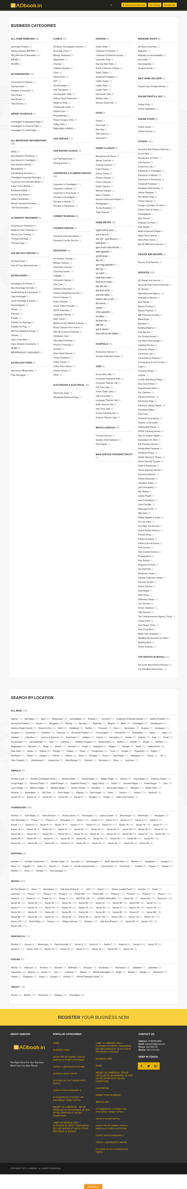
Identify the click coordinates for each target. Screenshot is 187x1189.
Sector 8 (32, 824)
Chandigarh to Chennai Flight (26, 125)
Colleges (59, 275)
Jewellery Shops (147, 482)
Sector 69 (137, 902)
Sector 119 (135, 916)
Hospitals (104, 343)
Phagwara (30, 976)
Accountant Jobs (105, 374)
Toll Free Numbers (21, 207)
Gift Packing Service (149, 443)
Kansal (30, 944)
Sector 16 (143, 824)
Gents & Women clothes (109, 68)
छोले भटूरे (101, 268)
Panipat (58, 750)
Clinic (57, 72)
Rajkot (155, 750)
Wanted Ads (169, 4)
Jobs (100, 366)
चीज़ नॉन (101, 260)
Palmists (16, 313)
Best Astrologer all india (24, 287)
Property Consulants (22, 90)
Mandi (148, 741)
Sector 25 (129, 829)
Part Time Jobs (105, 408)
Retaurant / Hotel (147, 573)
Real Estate (18, 99)
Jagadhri (29, 866)
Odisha (45, 750)
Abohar (16, 718)
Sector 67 (103, 902)
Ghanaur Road (39, 783)
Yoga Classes (104, 212)
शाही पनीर (101, 324)
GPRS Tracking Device (151, 431)
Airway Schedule (23, 113)
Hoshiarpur (122, 967)
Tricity (18, 987)
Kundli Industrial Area (87, 866)
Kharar (103, 889)
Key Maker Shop (147, 196)
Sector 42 (67, 838)
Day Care (59, 284)
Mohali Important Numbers (25, 203)
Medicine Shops (149, 38)
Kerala (130, 737)
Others (16, 309)
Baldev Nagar (109, 778)
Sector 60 (148, 898)
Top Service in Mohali (153, 656)
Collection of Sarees (107, 50)
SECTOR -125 (85, 898)
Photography (103, 203)
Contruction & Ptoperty (23, 81)
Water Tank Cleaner (149, 235)
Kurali (168, 737)
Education (62, 250)
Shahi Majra (37, 921)
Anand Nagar (90, 778)
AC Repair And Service (150, 280)
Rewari (167, 866)
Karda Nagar (152, 783)
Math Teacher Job (106, 404)
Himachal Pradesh (82, 732)
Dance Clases (104, 173)
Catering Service (147, 344)
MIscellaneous (107, 427)
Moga (48, 746)
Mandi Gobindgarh (103, 971)
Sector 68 (120, 902)
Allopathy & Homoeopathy (152, 55)
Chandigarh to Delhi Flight (25, 130)
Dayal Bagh (141, 778)
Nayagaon (162, 815)
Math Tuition (60, 318)
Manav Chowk (80, 787)
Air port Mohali (20, 889)
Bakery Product (147, 306)
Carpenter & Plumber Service (72, 174)
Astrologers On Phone (23, 283)
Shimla (57, 755)
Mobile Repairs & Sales (151, 517)
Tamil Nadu (120, 755)
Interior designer (147, 192)
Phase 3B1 (83, 893)
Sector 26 (145, 829)
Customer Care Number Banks (27, 181)
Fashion (102, 38)
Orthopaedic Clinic (63, 106)
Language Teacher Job (108, 400)
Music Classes (104, 194)
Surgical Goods (147, 68)
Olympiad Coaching (64, 340)
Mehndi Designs (105, 190)
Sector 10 (61, 824)
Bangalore (56, 723)
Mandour (98, 787)
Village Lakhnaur (72, 921)
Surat (107, 755)
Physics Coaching (63, 344)
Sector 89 (18, 916)
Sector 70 (154, 902)
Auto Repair (145, 301)
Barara (126, 778)
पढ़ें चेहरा (16, 348)
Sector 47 (151, 838)
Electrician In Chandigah (151, 170)
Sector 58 (131, 898)
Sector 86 (120, 912)
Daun (36, 889)
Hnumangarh (104, 732)
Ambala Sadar (71, 778)
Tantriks (16, 335)
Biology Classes (62, 262)
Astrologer (21, 275)
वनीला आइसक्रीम (104, 312)
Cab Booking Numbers (23, 173)
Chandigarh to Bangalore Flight (27, 121)
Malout (122, 741)
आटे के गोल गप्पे (103, 234)
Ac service (145, 288)
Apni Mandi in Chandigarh (25, 160)
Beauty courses (105, 160)
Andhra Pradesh (160, 718)
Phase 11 (66, 898)
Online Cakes (146, 126)
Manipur (161, 741)
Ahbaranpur (59, 718)
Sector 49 (35, 843)
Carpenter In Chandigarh (67, 184)
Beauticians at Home (107, 156)
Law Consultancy (148, 500)
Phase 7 (164, 893)
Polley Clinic (60, 124)
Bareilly (71, 723)
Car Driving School (67, 150)
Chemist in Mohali (66, 216)
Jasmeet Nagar (132, 783)
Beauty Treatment (63, 55)
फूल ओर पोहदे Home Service (152, 244)
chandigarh (76, 994)
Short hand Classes (64, 353)
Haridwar (47, 732)
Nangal (128, 746)
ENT (57, 80)
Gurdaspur (162, 727)
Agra (45, 718)
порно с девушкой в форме (69, 1066)
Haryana (63, 732)
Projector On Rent (148, 564)
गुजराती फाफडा (103, 256)
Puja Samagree (20, 374)
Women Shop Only (106, 102)
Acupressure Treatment (24, 225)
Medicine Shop (62, 102)
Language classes (63, 314)
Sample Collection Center (109, 356)
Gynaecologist (61, 85)
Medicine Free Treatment (24, 229)
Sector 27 (161, 829)
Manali (135, 741)
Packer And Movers (152, 254)
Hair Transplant (62, 89)
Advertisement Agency (151, 293)
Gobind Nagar (59, 783)
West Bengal (73, 760)
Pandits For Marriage (22, 322)
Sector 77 (120, 907)
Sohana (53, 921)
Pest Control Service (149, 551)
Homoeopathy (146, 63)
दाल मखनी (101, 273)
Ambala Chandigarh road (45, 778)
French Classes (62, 297)
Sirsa (83, 755)
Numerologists (19, 305)
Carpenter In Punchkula (66, 192)
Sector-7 (140, 792)
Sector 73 (52, 907)
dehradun (105, 760)
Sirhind (68, 976)
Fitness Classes (105, 177)
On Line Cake (146, 521)
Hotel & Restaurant (148, 465)
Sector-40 (49, 796)
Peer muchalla (20, 819)
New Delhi (18, 750)
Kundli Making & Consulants (26, 292)
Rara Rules (18, 94)
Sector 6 (156, 819)
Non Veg (101, 129)
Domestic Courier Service (67, 240)
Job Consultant (104, 395)
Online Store (148, 119)
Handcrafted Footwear (150, 448)
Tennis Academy (105, 207)
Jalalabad (139, 967)
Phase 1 (37, 819)
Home (56, 1043)
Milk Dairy (144, 512)
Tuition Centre (61, 361)
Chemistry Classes (64, 266)
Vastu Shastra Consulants (25, 343)
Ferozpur (104, 727)
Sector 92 (69, 916)
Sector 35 (113, 833)
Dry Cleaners (146, 392)
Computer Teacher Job (108, 382)
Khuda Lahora (71, 815)
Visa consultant (147, 629)
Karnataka (116, 737)
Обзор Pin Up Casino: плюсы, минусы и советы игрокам (69, 1058)
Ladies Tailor (103, 89)
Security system (147, 581)
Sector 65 (69, 902)
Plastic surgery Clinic (65, 119)
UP (163, 755)
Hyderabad (139, 732)
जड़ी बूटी (16, 59)
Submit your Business (134, 4)
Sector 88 (154, 912)
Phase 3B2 (101, 893)
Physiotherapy (61, 115)
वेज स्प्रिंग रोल (103, 320)
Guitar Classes (104, 186)
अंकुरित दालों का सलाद (106, 230)
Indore (154, 732)
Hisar (15, 866)
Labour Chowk (108, 815)
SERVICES (146, 272)
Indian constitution (21, 198)
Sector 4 (127, 819)
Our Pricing (154, 4)
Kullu (156, 737)
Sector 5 (141, 819)
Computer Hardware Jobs (110, 378)
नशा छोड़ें (16, 63)
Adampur (31, 967)
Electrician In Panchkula (151, 179)
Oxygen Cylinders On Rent (152, 205)
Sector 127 (19, 921)
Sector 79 (154, 907)
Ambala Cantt (19, 778)
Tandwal (95, 796)
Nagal (86, 746)
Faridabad (76, 727)
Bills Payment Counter (150, 314)
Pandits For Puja (20, 326)
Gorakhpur (131, 727)
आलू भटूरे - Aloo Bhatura (108, 238)
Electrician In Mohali (150, 175)
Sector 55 (130, 843)
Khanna (33, 971)
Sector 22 (81, 829)
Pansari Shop (146, 534)
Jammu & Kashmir (52, 737)
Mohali (60, 746)
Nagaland (100, 746)
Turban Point (145, 620)
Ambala (93, 718)
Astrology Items (23, 362)
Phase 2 (52, 819)
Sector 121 (152, 916)
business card (61, 1049)
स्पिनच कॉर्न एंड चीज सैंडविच (108, 333)
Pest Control (145, 547)
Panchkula (126, 866)
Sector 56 (146, 843)
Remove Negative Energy (25, 330)
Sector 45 (117, 838)
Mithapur (137, 787)
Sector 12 (93, 824)
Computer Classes (64, 279)
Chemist (59, 63)
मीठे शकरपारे (102, 303)
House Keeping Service (151, 469)
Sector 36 (129, 833)
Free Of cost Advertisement (26, 265)
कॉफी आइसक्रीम (104, 251)
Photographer (146, 213)
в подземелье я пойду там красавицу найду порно (68, 1098)
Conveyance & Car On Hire (153, 362)
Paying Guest (19, 86)
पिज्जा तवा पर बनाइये (105, 281)
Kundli (67, 866)
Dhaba (100, 120)
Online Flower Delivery (150, 530)
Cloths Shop (103, 46)
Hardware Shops (147, 452)
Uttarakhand (38, 760)
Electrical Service (148, 396)
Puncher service (105, 435)
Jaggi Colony (100, 783)
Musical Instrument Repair (110, 199)
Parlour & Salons (147, 538)
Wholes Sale (103, 98)
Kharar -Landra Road (124, 889)
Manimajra (145, 815)
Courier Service (65, 228)
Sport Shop (145, 594)
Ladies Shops (104, 80)
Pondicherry (100, 750)
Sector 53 (99, 843)
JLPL (90, 889)
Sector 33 (81, 833)
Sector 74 (69, 907)
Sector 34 (97, 833)
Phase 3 (65, 893)
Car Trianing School (64, 158)
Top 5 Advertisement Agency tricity (156, 616)
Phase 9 (33, 898)
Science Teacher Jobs (108, 417)
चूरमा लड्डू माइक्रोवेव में (107, 264)
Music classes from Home (68, 327)
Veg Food (102, 137)
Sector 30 (49, 833)
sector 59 (132, 921)
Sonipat (41, 870)
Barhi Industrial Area (117, 861)
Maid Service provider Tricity (114, 456)
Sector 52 (83, 843)
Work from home (148, 239)
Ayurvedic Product (21, 46)
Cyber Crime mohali (22, 185)
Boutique (144, 323)
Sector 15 (126, 824)
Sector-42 (65, 796)
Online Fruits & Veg (152, 96)
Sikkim (71, 755)
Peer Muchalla (63, 944)
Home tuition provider (65, 305)
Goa (118, 727)
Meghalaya (18, 746)
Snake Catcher (147, 586)
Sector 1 (83, 819)
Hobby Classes (107, 148)
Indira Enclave (51, 815)
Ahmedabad (78, 718)
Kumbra (144, 889)
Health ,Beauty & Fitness (151, 457)
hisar (118, 760)
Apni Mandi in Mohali (22, 164)
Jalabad (17, 737)
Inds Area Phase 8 (72, 889)
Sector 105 (102, 916)
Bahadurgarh (94, 861)
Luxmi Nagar (19, 787)
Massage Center (147, 508)
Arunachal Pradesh (22, 723)
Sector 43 (83, 838)
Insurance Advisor (148, 474)
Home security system (151, 461)
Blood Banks (18, 168)
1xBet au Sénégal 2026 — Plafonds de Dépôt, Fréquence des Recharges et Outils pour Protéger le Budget (71, 1127)
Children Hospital (63, 68)
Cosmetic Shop (105, 59)
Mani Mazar (128, 815)
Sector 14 (109, 824)
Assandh (77, 861)
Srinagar (94, 755)
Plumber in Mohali (64, 201)
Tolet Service (19, 103)
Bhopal (113, 723)
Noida (32, 750)
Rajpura (82, 792)
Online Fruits (145, 104)
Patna (85, 750)
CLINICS (59, 38)
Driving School (19, 260)
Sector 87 (137, 912)
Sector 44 (100, 838)
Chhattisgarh (158, 723)
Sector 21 (65, 829)
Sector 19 (33, 829)
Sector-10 (18, 796)
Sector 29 (33, 833)
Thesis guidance (63, 357)
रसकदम (100, 307)
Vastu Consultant (20, 339)
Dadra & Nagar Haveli (23, 727)
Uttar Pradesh (20, 760)
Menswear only (105, 93)
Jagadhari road (80, 783)
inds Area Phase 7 (111, 921)
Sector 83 (69, 912)
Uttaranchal (55, 760)
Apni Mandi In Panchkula (24, 155)
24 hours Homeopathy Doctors (69, 46)
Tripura (152, 755)
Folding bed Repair (148, 426)
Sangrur (44, 755)
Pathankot (160, 971)
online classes (62, 370)
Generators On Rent (149, 439)
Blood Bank (60, 59)
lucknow (131, 760)
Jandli (116, 783)
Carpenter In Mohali (64, 188)
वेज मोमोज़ (101, 316)
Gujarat (147, 727)
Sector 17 (160, 824)
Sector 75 (86, 907)
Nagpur (114, 746)
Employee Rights (21, 190)
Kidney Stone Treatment (66, 98)
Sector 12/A (34, 948)
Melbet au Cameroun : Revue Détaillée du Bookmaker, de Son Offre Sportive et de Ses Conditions (71, 1111)
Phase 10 (49, 898)
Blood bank (145, 319)
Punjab (126, 750)
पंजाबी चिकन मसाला (105, 277)
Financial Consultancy (150, 418)
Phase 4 (117, 893)
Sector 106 (118, 916)
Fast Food (102, 125)
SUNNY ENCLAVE (109, 898)
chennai (90, 760)
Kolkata (144, 737)
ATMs (15, 151)
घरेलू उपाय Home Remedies (25, 55)
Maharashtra (106, 741)
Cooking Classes (105, 164)
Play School (145, 218)
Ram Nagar (97, 792)
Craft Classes (104, 168)
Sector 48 (18, 843)
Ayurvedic (144, 59)
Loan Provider (146, 504)
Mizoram (34, 746)
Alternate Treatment (26, 217)
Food (100, 112)
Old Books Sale (62, 335)
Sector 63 (35, 902)
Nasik (141, 746)
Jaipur (167, 732)
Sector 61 (164, 898)
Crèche (143, 375)
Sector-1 (125, 792)
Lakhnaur (18, 893)
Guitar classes (62, 301)
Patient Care (60, 111)
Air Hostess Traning (64, 258)
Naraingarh (32, 792)
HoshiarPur (122, 732)
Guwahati (32, 732)
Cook (142, 366)
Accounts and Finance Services (155, 149)
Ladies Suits (103, 85)
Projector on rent (148, 222)
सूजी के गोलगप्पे (103, 329)
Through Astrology (21, 238)
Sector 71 (18, 907)
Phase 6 (149, 893)
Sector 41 (51, 838)
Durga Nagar (19, 783)
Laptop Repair (146, 495)
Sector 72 (35, 907)
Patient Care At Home (150, 209)
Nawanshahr (156, 746)
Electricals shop (62, 392)
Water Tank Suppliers (150, 633)
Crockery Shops (147, 370)
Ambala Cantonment (37, 861)
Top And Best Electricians (152, 668)
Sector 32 (65, 833)
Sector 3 (112, 819)
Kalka (42, 866)
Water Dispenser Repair (151, 231)
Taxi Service (145, 603)
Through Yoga (19, 242)
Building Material (147, 327)
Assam (41, 723)
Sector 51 (67, 843)
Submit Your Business (108, 1095)
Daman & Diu (47, 727)
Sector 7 (17, 824)
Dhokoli (16, 815)
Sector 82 (52, 912)
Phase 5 (133, 893)
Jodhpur (88, 737)
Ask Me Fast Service (25, 253)
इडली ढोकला (102, 243)
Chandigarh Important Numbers (27, 177)
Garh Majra (32, 815)
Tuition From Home (64, 366)
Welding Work (146, 642)
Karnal (101, 737)
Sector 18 (18, 829)
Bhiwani (137, 861)
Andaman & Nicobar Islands (132, 718)
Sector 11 (77, 824)
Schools (58, 348)
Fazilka (90, 727)
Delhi (62, 727)
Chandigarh (140, 723)
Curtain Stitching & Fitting (151, 379)
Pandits (16, 317)
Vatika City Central (127, 796)
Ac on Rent (145, 153)
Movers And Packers (150, 262)
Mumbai (74, 746)
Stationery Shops (148, 599)
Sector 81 (35, 912)
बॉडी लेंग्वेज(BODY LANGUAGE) (27, 352)
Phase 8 (17, 898)
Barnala (85, 723)
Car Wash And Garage (150, 340)
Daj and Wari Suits (106, 63)
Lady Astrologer (20, 296)
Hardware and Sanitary (150, 188)
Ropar (32, 755)
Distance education (64, 288)
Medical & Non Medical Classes (70, 323)
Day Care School (148, 383)
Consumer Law (147, 166)
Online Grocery (147, 131)
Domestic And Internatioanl (67, 235)
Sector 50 (51, 843)
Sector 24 (113, 829)
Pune (114, 750)
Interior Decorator (148, 478)
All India (19, 710)
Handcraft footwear (107, 76)
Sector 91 (52, 916)
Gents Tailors (104, 72)
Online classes (147, 200)
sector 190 (19, 925)
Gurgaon (17, 732)
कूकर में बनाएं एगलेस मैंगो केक (109, 247)
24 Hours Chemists (149, 46)
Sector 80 (18, 912)
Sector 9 (80, 796)
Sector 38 (162, 833)
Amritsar (108, 718)
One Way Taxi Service (150, 525)
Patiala (72, 750)
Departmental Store (149, 388)
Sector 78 (137, 907)
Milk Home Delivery (151, 78)
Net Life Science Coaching (67, 331)
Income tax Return (21, 194)
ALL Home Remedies (25, 38)
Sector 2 (97, 819)
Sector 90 (35, 916)
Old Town (49, 792)
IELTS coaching (62, 310)
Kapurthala (18, 971)
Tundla (108, 796)
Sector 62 (18, 902)
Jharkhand (72, 737)
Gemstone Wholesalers (24, 370)
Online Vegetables (148, 108)
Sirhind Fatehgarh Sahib (89, 976)
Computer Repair (148, 349)
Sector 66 (86, 902)
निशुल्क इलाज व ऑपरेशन (64, 128)
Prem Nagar (66, 792)
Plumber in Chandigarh (65, 197)
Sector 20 (49, 829)
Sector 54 (115, 843)
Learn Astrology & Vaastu (24, 300)
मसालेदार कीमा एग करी (106, 299)
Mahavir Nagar (39, 787)
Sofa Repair (103, 443)
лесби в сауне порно (65, 1073)
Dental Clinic (61, 76)
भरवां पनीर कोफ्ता (104, 294)
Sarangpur (67, 819)
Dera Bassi (50, 889)
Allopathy (144, 50)
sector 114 (149, 921)
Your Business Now (93, 1017)
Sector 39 (18, 838)
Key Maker (145, 491)
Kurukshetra (19, 741)
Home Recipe (106, 222)
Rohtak (16, 870)
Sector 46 (134, 838)
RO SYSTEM (146, 569)
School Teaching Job (107, 412)
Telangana (137, 755)
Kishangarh (89, 815)
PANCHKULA (20, 936)
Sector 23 (98, 829)
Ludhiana (66, 741)
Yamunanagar (58, 870)
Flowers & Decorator (149, 422)
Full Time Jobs (104, 387)
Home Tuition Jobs (106, 391)
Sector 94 (85, 916)
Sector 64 (52, 902)
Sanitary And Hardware (108, 439)
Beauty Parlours (147, 310)
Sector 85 (103, 912)
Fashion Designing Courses (68, 292)
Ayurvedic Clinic (62, 50)
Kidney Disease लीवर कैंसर (24, 50)
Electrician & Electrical (71, 384)
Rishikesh (18, 755)
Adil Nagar (31, 718)
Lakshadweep (38, 741)
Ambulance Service (107, 351)
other (57, 374)
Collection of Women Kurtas (111, 55)
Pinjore (154, 866)
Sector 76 (103, 907)
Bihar (125, 723)
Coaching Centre (63, 271)
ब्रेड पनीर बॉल (103, 286)
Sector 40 (34, 838)
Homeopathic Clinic (64, 93)
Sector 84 (86, 912)
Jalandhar (32, 737)
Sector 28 (18, 833)
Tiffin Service (103, 133)
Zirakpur (91, 921)
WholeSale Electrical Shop (67, 397)
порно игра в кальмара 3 (67, 1090)
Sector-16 (33, 796)
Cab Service (63, 138)
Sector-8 (154, 792)
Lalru (53, 741)
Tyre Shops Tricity (148, 624)
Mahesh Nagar (60, 787)
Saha (112, 792)
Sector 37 (145, 833)
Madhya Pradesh (86, 741)
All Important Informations (28, 142)
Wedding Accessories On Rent (154, 637)
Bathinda (99, 723)
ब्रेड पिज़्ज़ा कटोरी (104, 290)
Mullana (17, 792)
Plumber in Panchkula (65, 205)
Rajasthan (142, 750)
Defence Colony (161, 778)
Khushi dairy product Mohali (153, 86)
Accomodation (22, 74)
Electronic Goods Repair (152, 405)
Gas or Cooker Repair (150, 435)
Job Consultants (147, 487)
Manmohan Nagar (117, 787)
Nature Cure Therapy (22, 234)
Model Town (153, 787)
